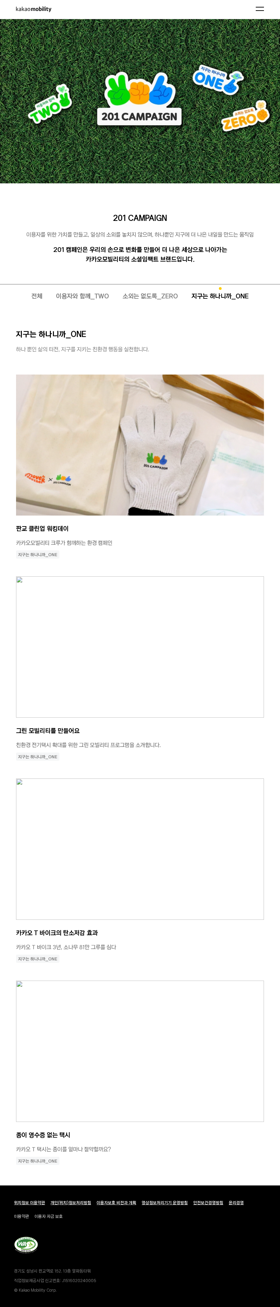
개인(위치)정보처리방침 (71, 1202)
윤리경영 (236, 1202)
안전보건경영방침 (208, 1202)
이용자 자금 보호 (48, 1216)
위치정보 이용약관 (29, 1202)
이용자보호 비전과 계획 (116, 1202)
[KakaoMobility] (44, 9)
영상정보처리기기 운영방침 (165, 1202)
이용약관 (21, 1216)
